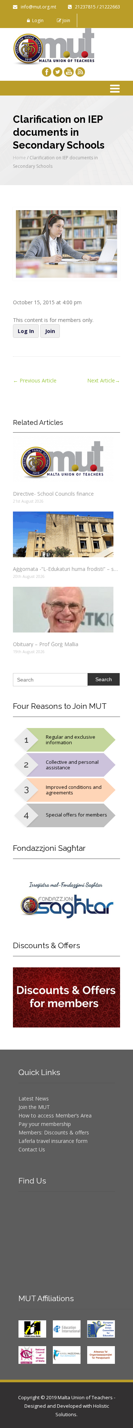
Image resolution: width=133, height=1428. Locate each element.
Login (37, 20)
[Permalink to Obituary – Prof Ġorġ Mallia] (66, 609)
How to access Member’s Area (55, 1115)
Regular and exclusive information (70, 740)
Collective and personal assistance (72, 765)
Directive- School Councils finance (53, 494)
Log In (26, 331)
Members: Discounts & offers (53, 1132)
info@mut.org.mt (36, 7)
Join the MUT (34, 1106)
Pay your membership (44, 1123)
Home (19, 158)
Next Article (103, 380)
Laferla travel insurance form (53, 1140)
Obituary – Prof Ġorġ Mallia (45, 644)
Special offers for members (76, 814)
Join (65, 20)
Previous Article (35, 380)
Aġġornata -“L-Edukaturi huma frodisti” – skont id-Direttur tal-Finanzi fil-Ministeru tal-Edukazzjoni (66, 569)
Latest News (33, 1098)
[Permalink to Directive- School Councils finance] (66, 459)
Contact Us (31, 1149)
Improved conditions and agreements (74, 790)
